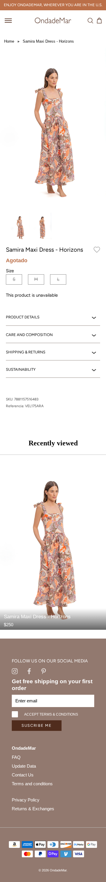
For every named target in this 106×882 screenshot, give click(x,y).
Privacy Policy (25, 799)
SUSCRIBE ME (36, 725)
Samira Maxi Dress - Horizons (48, 41)
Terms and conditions (32, 783)
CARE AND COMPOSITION (29, 335)
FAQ (16, 757)
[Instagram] (15, 671)
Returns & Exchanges (33, 808)
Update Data (24, 766)
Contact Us (23, 774)
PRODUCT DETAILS (22, 317)
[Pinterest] (44, 671)
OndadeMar (58, 870)
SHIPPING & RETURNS (25, 352)
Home (9, 41)
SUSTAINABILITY (21, 369)
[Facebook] (29, 671)
